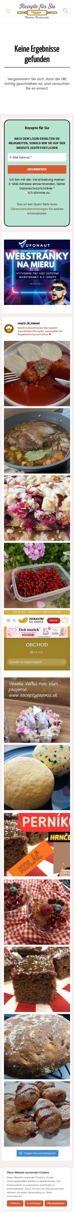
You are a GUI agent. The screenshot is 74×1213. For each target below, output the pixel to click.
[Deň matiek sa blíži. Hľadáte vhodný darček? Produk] (37, 642)
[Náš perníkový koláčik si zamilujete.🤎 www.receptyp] (37, 979)
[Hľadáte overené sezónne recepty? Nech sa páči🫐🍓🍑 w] (37, 575)
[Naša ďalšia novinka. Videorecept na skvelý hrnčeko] (37, 844)
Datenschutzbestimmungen (29, 208)
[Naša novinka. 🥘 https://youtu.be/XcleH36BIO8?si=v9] (37, 373)
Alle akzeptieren (56, 1203)
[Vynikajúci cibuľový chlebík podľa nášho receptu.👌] (37, 1046)
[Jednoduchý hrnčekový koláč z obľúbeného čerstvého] (37, 508)
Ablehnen (15, 1203)
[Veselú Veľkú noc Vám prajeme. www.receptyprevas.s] (37, 710)
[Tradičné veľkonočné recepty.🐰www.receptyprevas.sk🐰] (37, 777)
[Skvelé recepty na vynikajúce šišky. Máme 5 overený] (37, 1114)
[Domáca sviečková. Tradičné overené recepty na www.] (37, 441)
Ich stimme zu (38, 193)
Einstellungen (34, 1203)
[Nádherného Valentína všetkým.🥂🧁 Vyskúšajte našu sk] (37, 912)
